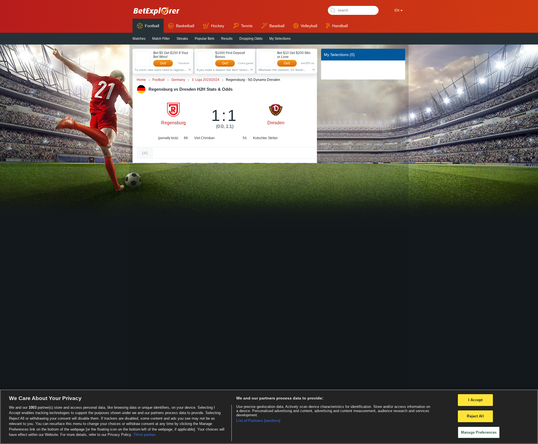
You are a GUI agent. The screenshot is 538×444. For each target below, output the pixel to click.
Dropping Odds (251, 39)
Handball (340, 26)
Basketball (185, 26)
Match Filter (161, 39)
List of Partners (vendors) (258, 421)
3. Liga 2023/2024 (205, 80)
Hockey (217, 26)
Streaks (182, 39)
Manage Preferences (479, 432)
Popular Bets (204, 39)
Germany (178, 80)
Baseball (276, 26)
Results (227, 39)
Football (152, 26)
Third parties (144, 435)
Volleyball (309, 26)
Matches (139, 39)
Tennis (246, 26)
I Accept (475, 400)
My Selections (280, 39)
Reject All (475, 416)
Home (141, 80)
